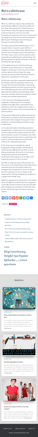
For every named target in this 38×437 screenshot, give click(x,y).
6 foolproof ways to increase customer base (18, 219)
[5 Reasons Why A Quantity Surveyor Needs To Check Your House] (19, 298)
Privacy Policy (7, 428)
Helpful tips (13, 204)
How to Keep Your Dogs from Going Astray (17, 229)
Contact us (31, 428)
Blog (7, 251)
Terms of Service (20, 428)
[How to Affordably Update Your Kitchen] (19, 345)
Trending (17, 260)
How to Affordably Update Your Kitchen (13, 362)
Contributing (18, 251)
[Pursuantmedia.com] (5, 3)
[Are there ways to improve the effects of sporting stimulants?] (19, 390)
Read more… (8, 328)
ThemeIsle (26, 433)
